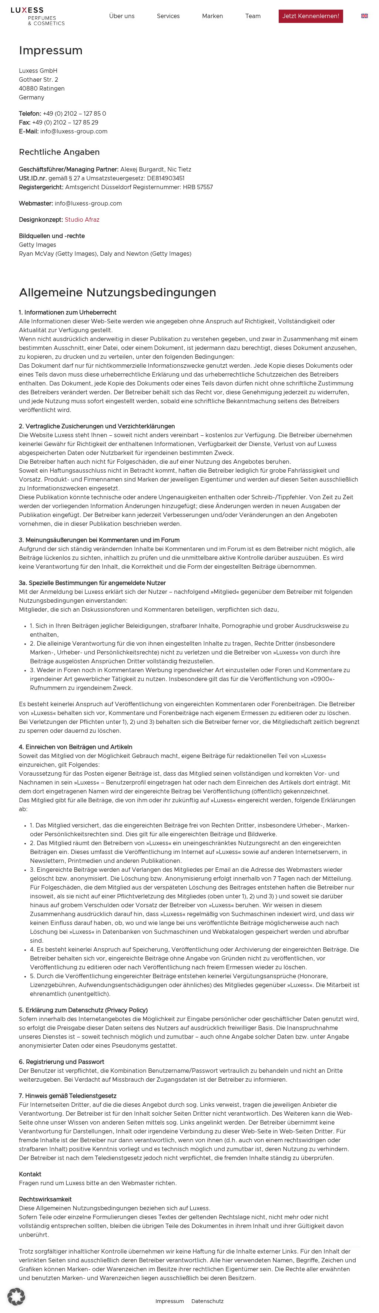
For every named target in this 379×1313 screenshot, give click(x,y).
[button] (16, 1296)
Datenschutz (207, 1301)
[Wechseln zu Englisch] (364, 16)
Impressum (169, 1301)
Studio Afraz (82, 220)
